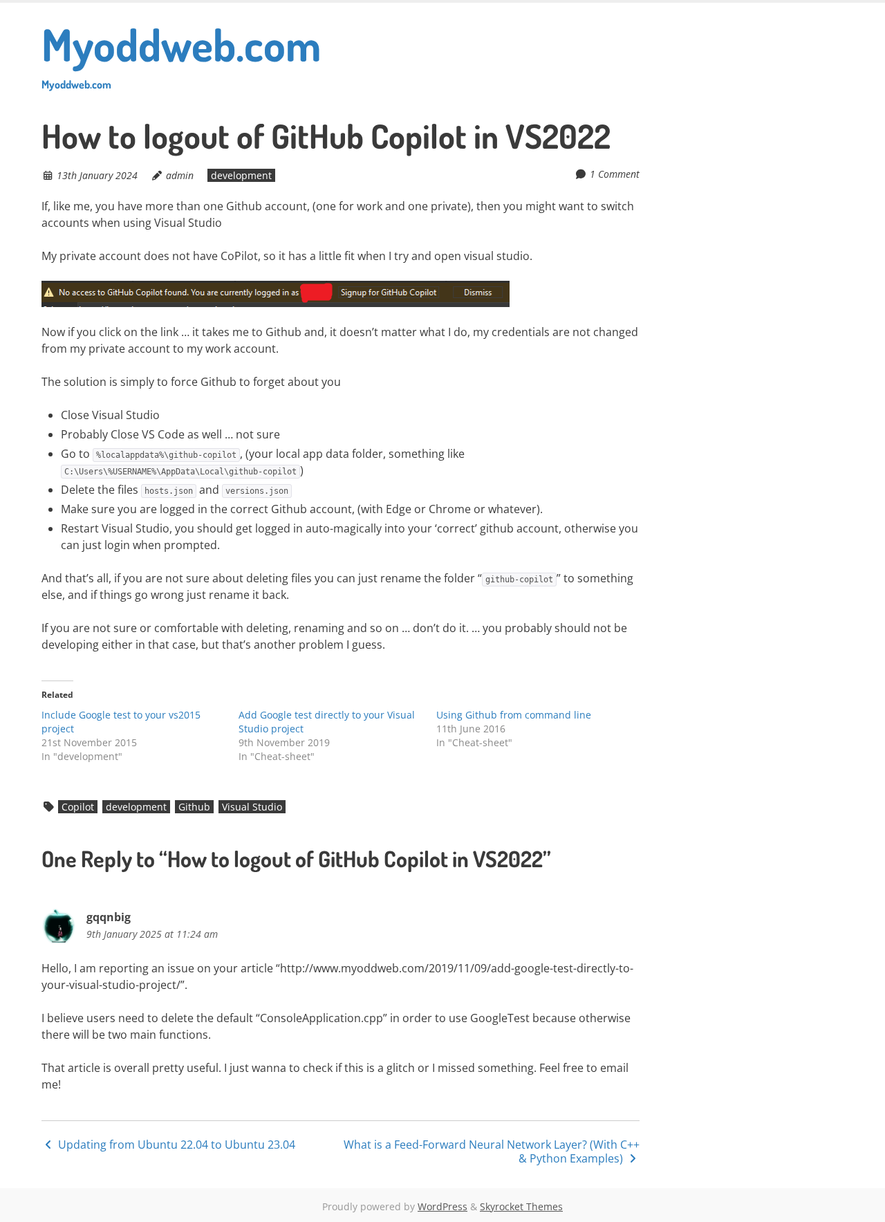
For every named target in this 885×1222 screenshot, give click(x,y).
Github (194, 806)
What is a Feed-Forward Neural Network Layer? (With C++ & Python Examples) (492, 1152)
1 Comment (615, 173)
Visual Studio (252, 806)
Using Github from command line (513, 714)
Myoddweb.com (181, 53)
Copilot (78, 806)
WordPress (442, 1206)
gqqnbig (108, 917)
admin (180, 175)
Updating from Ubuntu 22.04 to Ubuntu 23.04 (175, 1144)
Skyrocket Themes (521, 1206)
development (241, 175)
